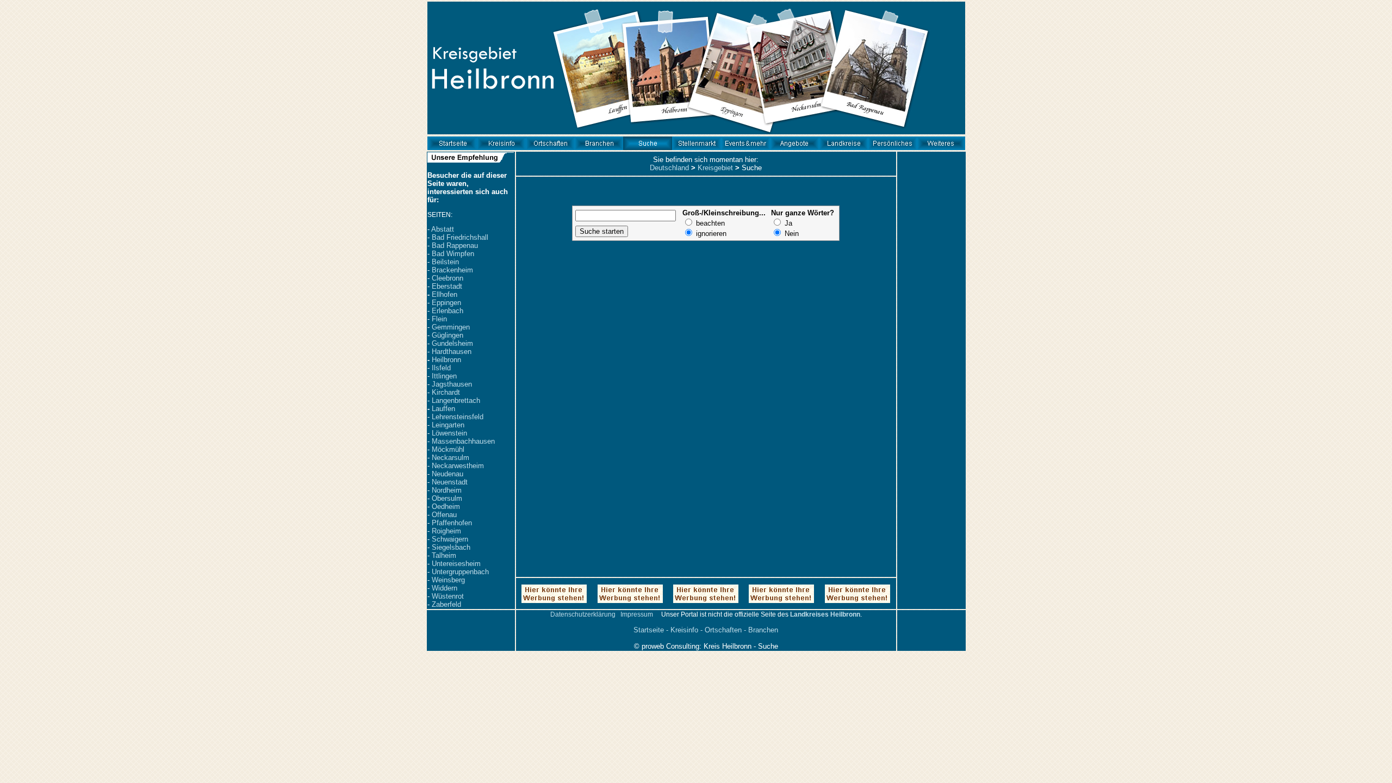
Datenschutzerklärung (583, 614)
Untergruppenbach (460, 572)
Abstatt (442, 229)
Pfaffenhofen (452, 523)
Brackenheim (452, 270)
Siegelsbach (451, 547)
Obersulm (447, 498)
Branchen (763, 630)
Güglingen (447, 335)
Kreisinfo (684, 630)
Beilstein (445, 262)
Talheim (444, 555)
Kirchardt (446, 392)
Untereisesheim (456, 564)
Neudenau (447, 474)
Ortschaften (723, 630)
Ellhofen (444, 294)
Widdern (444, 588)
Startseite (648, 630)
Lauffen (443, 409)
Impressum (636, 614)
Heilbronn (446, 360)
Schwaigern (450, 539)
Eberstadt (447, 286)
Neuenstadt (450, 482)
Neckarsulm (450, 457)
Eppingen (446, 303)
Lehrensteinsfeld (457, 417)
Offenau (444, 515)
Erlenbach (447, 311)
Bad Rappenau (455, 245)
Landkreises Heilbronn (825, 614)
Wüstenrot (448, 596)
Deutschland (669, 168)
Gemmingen (451, 327)
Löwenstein (449, 433)
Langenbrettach (456, 400)
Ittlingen (444, 376)
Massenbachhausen (463, 441)
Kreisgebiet (715, 168)
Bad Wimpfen (453, 254)
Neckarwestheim (458, 466)
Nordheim (447, 490)
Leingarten (448, 425)
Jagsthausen (452, 384)
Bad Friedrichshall (460, 237)
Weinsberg (448, 580)
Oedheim (446, 506)
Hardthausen (451, 351)
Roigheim (446, 531)
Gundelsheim (452, 343)
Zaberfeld (446, 604)
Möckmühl (448, 449)
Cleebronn (447, 278)
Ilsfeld (441, 368)
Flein (439, 319)
